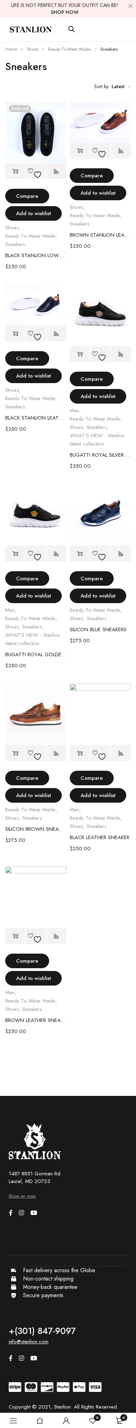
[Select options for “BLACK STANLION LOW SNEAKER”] (15, 171)
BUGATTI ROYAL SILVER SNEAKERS (100, 455)
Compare (27, 196)
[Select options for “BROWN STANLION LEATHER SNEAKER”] (80, 151)
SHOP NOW (64, 12)
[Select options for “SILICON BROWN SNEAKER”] (15, 753)
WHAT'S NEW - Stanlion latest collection (97, 440)
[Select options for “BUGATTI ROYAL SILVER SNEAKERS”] (80, 354)
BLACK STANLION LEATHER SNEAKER (35, 418)
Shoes (32, 49)
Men (74, 410)
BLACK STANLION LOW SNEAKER (35, 255)
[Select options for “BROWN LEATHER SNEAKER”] (15, 936)
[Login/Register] (66, 1421)
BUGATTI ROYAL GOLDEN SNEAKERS (35, 654)
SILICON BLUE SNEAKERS (98, 629)
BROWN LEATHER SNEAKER (35, 1020)
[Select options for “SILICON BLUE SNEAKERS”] (80, 554)
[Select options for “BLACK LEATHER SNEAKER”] (80, 753)
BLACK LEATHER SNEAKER (99, 837)
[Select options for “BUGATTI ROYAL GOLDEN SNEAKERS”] (15, 554)
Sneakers (15, 244)
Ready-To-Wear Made (69, 49)
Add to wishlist (33, 213)
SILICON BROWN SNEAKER (35, 829)
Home (11, 49)
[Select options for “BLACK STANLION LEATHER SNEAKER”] (15, 334)
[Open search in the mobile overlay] (71, 29)
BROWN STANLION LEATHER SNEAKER (100, 235)
